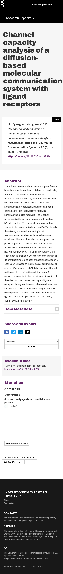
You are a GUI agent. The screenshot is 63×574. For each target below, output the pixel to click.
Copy (55, 118)
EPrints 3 (8, 534)
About (7, 500)
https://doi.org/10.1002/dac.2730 (28, 156)
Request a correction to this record (20, 457)
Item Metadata (18, 309)
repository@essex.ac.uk (31, 521)
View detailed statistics (17, 443)
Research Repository (20, 18)
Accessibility (10, 503)
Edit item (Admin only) (13, 462)
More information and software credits (22, 540)
